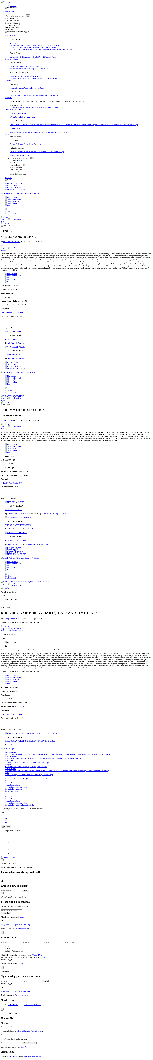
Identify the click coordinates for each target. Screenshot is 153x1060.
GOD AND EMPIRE (13, 339)
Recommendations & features (42, 132)
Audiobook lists (30, 57)
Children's (69, 49)
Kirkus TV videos (67, 759)
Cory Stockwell (60, 514)
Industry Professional (13, 951)
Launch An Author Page (55, 152)
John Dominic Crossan (11, 242)
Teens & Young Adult (58, 49)
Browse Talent (27, 152)
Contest (20, 779)
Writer (7, 949)
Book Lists (17, 759)
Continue (25, 891)
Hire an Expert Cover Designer (86, 125)
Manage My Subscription (31, 767)
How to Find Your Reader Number (29, 1031)
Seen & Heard (34, 76)
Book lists (20, 57)
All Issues (32, 107)
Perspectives (19, 76)
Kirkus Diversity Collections (15, 775)
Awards (26, 76)
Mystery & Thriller (35, 69)
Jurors (42, 88)
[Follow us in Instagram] (6, 820)
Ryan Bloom (32, 529)
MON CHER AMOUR (13, 510)
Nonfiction (32, 47)
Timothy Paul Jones (10, 619)
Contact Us (9, 797)
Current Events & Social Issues (21, 49)
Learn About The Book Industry (98, 771)
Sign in (4, 955)
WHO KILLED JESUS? (14, 355)
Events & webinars (60, 132)
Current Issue (14, 107)
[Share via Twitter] (12, 201)
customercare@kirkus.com (32, 1005)
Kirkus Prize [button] (9, 761)
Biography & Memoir (43, 47)
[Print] (8, 205)
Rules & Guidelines (47, 96)
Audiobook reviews (12, 21)
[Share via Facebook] (13, 199)
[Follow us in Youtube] (6, 822)
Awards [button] (8, 80)
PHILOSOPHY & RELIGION (12, 312)
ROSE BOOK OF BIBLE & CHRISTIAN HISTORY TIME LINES (30, 741)
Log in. (22, 917)
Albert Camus (8, 420)
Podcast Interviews (12, 27)
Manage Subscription (43, 107)
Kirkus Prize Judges (43, 763)
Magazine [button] (8, 98)
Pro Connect (10, 30)
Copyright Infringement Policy (16, 787)
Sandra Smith (47, 514)
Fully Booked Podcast (49, 78)
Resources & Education (18, 113)
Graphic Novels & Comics (41, 49)
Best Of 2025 (40, 57)
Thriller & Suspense (31, 45)
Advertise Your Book (104, 125)
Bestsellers (13, 57)
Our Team (14, 779)
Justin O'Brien (33, 544)
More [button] (7, 134)
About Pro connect (40, 152)
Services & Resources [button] (13, 109)
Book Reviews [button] (10, 35)
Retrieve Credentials (29, 1043)
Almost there (6, 913)
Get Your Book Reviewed (42, 125)
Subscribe (54, 107)
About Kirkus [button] (10, 777)
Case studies (28, 132)
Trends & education (17, 132)
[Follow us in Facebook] (5, 816)
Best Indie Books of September (28, 193)
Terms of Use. (37, 955)
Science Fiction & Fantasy (19, 47)
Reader (8, 946)
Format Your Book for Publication (63, 125)
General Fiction (15, 67)
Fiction (21, 45)
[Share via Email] (11, 203)
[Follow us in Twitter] (6, 818)
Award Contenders (33, 96)
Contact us (9, 781)
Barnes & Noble (12, 586)
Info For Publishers (42, 779)
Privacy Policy (10, 783)
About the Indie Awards (18, 96)
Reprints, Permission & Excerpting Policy (13, 790)
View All (13, 43)
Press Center (31, 779)
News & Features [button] (11, 59)
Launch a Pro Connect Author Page (74, 771)
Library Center (15, 128)
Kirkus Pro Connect (33, 775)
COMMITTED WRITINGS (15, 540)
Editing (17, 117)
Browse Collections (17, 144)
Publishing (24, 117)
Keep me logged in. (8, 960)
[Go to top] (6, 826)
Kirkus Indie (19, 706)
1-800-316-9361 (13, 1005)
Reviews (8, 211)
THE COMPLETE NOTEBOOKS (18, 525)
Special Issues (24, 107)
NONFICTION (11, 213)
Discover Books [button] (11, 752)
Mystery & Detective (45, 45)
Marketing (31, 117)
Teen (30, 67)
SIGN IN (13, 6)
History (54, 47)
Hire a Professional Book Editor (16, 771)
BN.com (22, 586)
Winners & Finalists (17, 88)
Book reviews (10, 18)
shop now (4, 219)
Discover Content (16, 152)
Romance (55, 45)
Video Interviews (11, 25)
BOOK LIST (12, 193)
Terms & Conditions (12, 785)
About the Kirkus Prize (32, 88)
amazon (3, 221)
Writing (12, 117)
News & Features (11, 23)
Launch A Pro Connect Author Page (125, 125)
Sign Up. (24, 1047)
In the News (25, 78)
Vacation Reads (50, 57)
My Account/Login (46, 775)
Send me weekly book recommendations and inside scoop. (22, 957)
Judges (56, 96)
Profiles (12, 76)
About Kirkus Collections (33, 144)
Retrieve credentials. (22, 928)
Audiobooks (14, 45)
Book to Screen (15, 78)
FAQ (25, 779)
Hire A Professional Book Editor (21, 125)
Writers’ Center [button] (10, 769)
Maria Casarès (26, 514)
